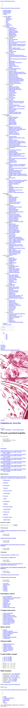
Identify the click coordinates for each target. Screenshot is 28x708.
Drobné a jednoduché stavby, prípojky (17, 153)
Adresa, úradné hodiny (13, 117)
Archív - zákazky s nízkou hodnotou (16, 239)
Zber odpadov (6, 600)
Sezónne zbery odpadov (14, 86)
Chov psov (11, 96)
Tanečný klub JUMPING (14, 270)
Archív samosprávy (13, 254)
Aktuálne (8, 17)
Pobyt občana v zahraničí (14, 130)
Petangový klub (12, 294)
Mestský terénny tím (13, 75)
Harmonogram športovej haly (15, 296)
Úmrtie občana (12, 147)
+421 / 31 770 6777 (15, 674)
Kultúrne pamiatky (13, 302)
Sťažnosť (11, 186)
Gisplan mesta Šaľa (7, 646)
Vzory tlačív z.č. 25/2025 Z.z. (15, 149)
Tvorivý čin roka (12, 307)
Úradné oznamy (6, 638)
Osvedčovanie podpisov (8, 598)
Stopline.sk (11, 318)
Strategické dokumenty (14, 209)
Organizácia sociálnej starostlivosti (16, 80)
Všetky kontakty (6, 682)
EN (6, 335)
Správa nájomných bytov (14, 232)
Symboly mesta (12, 300)
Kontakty (5, 14)
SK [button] (4, 333)
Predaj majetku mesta (13, 228)
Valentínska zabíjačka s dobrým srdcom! (8, 577)
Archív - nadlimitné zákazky (15, 242)
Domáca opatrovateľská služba (15, 78)
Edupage (11, 67)
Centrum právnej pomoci (14, 317)
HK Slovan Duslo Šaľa (14, 288)
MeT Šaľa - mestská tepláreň (15, 83)
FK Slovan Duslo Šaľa (14, 290)
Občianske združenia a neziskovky (16, 297)
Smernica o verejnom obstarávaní (16, 238)
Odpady (10, 85)
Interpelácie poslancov (13, 220)
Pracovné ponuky (12, 278)
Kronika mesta (12, 308)
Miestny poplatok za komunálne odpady (17, 44)
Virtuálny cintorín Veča (8, 648)
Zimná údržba (12, 111)
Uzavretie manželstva (13, 140)
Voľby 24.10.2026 (7, 324)
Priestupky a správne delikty (15, 182)
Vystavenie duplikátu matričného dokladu (17, 146)
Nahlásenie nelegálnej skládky (15, 89)
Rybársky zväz (12, 293)
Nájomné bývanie (12, 71)
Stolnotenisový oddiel (13, 291)
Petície (10, 185)
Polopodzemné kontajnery (14, 88)
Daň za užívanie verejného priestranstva (17, 41)
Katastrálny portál (12, 314)
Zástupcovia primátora (13, 197)
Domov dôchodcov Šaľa (14, 81)
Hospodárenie (8, 429)
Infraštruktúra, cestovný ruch (15, 305)
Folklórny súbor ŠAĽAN (14, 268)
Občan (7, 26)
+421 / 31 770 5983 (7, 659)
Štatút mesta (11, 205)
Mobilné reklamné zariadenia (15, 172)
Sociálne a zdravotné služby (9, 607)
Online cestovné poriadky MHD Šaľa (17, 313)
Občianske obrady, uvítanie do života (17, 141)
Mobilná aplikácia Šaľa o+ (9, 644)
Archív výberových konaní (14, 253)
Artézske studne (12, 95)
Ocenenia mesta (12, 306)
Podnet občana (12, 29)
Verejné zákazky (12, 234)
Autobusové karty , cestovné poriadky (17, 106)
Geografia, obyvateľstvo (14, 304)
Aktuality (9, 16)
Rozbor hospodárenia (13, 226)
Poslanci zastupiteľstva (13, 217)
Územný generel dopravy (14, 105)
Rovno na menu (11, 1)
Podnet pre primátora (13, 30)
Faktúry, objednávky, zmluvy (15, 250)
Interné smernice (12, 208)
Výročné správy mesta (13, 227)
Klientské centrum (13, 28)
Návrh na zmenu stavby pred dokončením (18, 158)
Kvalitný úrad (12, 119)
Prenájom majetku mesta (14, 229)
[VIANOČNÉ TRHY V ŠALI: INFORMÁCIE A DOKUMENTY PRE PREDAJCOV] (14, 564)
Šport (7, 22)
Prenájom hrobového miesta (15, 113)
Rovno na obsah (4, 1)
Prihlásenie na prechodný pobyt (15, 128)
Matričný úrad (6, 605)
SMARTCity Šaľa (13, 35)
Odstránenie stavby (13, 162)
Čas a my (8, 23)
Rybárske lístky (12, 191)
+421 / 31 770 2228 (15, 677)
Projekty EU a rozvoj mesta (15, 202)
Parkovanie (11, 100)
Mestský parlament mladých (15, 68)
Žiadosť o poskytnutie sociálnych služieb (17, 73)
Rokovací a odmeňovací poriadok (16, 221)
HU (7, 336)
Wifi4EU (5, 651)
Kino (7, 21)
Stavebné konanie (12, 151)
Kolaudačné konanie (13, 152)
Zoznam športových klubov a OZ (16, 295)
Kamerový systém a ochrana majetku (17, 108)
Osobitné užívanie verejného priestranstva (18, 174)
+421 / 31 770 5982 (7, 658)
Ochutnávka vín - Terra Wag (11, 423)
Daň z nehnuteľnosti (13, 39)
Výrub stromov (12, 91)
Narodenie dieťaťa (13, 136)
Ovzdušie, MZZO (12, 92)
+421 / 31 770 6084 (12, 679)
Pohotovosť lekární (13, 279)
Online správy (9, 24)
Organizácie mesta (13, 199)
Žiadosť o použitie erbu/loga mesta (16, 192)
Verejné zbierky (12, 177)
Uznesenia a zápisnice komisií (15, 216)
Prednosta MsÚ (12, 120)
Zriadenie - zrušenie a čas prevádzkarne (17, 164)
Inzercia (10, 283)
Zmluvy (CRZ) (12, 249)
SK (6, 334)
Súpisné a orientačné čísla (14, 134)
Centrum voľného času (14, 66)
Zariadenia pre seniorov (14, 77)
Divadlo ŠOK (12, 267)
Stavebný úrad (6, 606)
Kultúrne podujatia (13, 259)
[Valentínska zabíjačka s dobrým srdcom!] (10, 574)
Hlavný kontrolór (12, 198)
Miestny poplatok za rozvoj (14, 47)
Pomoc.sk (11, 319)
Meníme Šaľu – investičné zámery (8, 477)
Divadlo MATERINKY (14, 266)
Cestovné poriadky (13, 282)
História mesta (12, 301)
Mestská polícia (12, 33)
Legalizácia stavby (13, 160)
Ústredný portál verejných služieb (16, 322)
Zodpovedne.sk (12, 321)
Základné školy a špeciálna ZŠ (15, 62)
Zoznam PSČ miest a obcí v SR (15, 316)
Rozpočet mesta (12, 223)
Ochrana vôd (11, 94)
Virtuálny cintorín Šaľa (8, 647)
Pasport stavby (12, 159)
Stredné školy (12, 63)
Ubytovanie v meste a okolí (14, 277)
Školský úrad (11, 54)
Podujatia (8, 20)
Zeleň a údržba (12, 90)
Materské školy (12, 61)
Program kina (11, 257)
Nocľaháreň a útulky (13, 74)
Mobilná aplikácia (7, 10)
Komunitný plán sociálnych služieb (16, 79)
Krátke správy (17, 476)
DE (6, 338)
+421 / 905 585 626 (16, 673)
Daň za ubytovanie (13, 43)
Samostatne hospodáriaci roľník (15, 170)
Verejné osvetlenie (13, 109)
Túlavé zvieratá (12, 97)
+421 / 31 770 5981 (7, 657)
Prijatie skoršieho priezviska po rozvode (17, 142)
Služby (8, 114)
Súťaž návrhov (12, 236)
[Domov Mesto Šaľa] (10, 349)
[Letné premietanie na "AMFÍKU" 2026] (10, 554)
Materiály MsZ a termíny (14, 214)
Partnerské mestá (12, 200)
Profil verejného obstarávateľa (15, 237)
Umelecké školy (12, 64)
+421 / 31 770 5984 (7, 660)
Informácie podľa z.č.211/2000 (15, 244)
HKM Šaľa (11, 289)
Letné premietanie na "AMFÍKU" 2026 (8, 557)
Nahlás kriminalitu (7, 11)
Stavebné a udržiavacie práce (15, 154)
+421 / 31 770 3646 (12, 678)
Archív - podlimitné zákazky (15, 240)
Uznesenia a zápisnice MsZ (14, 215)
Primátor (10, 196)
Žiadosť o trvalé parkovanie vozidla (16, 101)
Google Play (6, 689)
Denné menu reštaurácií (14, 276)
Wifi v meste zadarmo (13, 274)
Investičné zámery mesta (14, 203)
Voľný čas (10, 255)
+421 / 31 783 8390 (12, 681)
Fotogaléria (11, 261)
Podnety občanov (7, 12)
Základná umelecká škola (14, 272)
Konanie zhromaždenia (14, 183)
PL (6, 339)
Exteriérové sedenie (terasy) (15, 171)
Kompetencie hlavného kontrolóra (16, 211)
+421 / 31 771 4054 (14, 676)
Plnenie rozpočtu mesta (14, 225)
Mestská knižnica (12, 260)
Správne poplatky (12, 51)
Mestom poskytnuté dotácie (14, 251)
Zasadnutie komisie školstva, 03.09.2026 (8, 538)
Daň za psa (11, 40)
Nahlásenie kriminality (13, 32)
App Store (19, 689)
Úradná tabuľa (9, 18)
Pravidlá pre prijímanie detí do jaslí (16, 55)
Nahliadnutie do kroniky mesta (15, 189)
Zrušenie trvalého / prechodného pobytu (17, 129)
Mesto (7, 193)
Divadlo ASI (11, 265)
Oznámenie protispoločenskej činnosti (17, 248)
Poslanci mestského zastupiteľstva (10, 632)
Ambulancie (11, 280)
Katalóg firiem (12, 284)
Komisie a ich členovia (13, 219)
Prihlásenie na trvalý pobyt (14, 126)
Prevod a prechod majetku (14, 231)
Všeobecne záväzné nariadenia (15, 206)
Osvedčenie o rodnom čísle (14, 143)
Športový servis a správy (14, 287)
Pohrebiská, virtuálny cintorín (15, 112)
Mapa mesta (11, 107)
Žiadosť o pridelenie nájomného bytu (17, 72)
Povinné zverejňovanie (8, 613)
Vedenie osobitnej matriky (14, 145)
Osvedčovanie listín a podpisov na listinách (18, 180)
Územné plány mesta (13, 210)
